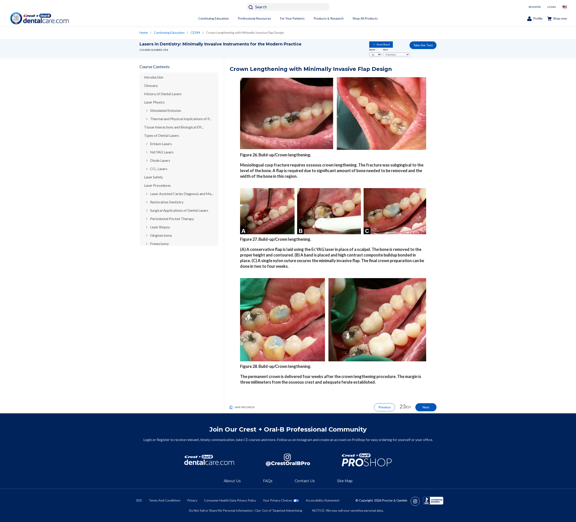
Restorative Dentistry (166, 202)
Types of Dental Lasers (161, 135)
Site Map (345, 481)
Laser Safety (153, 177)
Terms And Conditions (164, 500)
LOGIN (551, 7)
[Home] (39, 18)
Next (426, 407)
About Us (232, 481)
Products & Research (329, 18)
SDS (139, 500)
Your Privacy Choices (277, 500)
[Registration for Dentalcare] (209, 460)
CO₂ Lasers (158, 168)
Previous (384, 407)
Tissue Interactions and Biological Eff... (173, 127)
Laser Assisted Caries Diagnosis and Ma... (181, 193)
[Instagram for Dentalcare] (288, 460)
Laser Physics (154, 102)
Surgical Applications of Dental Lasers (179, 210)
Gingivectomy (161, 235)
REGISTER (535, 7)
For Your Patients (292, 18)
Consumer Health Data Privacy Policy (230, 500)
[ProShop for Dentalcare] (366, 460)
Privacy (192, 500)
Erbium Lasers (161, 144)
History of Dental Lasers (163, 94)
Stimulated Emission (165, 110)
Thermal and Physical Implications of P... (180, 119)
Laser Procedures (157, 185)
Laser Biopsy (160, 227)
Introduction (153, 77)
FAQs (267, 481)
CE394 (195, 32)
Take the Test (423, 45)
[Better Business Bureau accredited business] (433, 501)
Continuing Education (213, 18)
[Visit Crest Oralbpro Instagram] (417, 501)
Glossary (151, 85)
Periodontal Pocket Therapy (172, 218)
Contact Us (305, 481)
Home (144, 32)
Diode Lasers (160, 160)
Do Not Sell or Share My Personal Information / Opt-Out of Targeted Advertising (245, 510)
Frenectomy (159, 243)
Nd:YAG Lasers (162, 152)
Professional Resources (254, 18)
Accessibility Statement (323, 500)
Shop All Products (365, 18)
